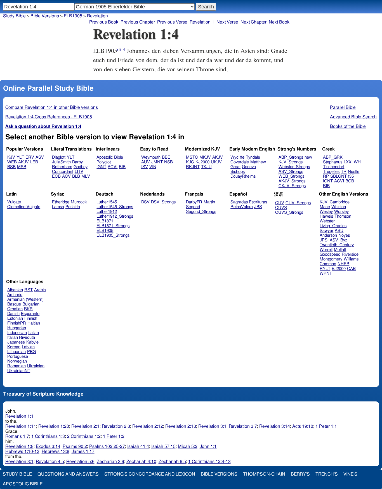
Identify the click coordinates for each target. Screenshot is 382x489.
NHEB (343, 264)
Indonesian (17, 333)
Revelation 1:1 (19, 416)
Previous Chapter (138, 22)
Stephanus (332, 162)
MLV (85, 176)
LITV (79, 172)
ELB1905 (104, 231)
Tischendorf (333, 167)
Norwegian (17, 361)
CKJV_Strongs (292, 186)
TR (343, 172)
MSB (21, 167)
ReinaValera (241, 207)
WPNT (326, 273)
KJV (11, 157)
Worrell (326, 250)
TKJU (206, 167)
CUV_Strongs (298, 203)
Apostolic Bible (23, 484)
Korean (13, 347)
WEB (12, 162)
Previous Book (103, 22)
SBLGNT (338, 176)
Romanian (16, 366)
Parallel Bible (343, 107)
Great (235, 167)
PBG (31, 352)
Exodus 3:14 (48, 446)
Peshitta (72, 207)
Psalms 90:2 (75, 446)
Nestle (353, 172)
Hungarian (16, 328)
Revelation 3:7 (243, 426)
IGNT (101, 167)
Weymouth (151, 157)
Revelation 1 (202, 22)
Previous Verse (172, 22)
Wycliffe (237, 157)
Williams (351, 259)
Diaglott (58, 157)
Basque (14, 304)
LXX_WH (352, 162)
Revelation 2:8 (116, 426)
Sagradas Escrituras (248, 202)
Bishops (237, 172)
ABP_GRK (333, 157)
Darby (77, 162)
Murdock (79, 202)
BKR (28, 309)
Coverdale (239, 162)
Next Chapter (253, 22)
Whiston (338, 207)
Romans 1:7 (17, 436)
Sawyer (326, 231)
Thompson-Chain (264, 474)
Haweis (326, 216)
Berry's (300, 474)
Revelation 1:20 (53, 426)
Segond (193, 207)
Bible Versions (44, 16)
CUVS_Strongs (289, 212)
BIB (122, 167)
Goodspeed (330, 254)
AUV (145, 162)
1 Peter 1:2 (113, 436)
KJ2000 (202, 162)
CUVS (281, 208)
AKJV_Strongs (292, 181)
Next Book (279, 22)
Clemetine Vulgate (23, 207)
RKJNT (193, 167)
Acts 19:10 (302, 426)
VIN (152, 167)
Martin (209, 202)
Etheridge (60, 202)
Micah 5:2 (187, 446)
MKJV (205, 157)
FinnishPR (16, 323)
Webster (327, 221)
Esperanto (30, 314)
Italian (33, 333)
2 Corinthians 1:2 (84, 436)
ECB (56, 176)
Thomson (342, 216)
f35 (351, 176)
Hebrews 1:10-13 (22, 451)
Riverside (350, 254)
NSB (168, 162)
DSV (145, 202)
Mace (325, 207)
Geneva (249, 167)
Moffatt (340, 250)
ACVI (112, 167)
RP (326, 176)
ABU (339, 231)
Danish (13, 314)
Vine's (350, 474)
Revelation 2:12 (147, 426)
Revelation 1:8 (19, 446)
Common (328, 264)
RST (28, 290)
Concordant (62, 172)
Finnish (30, 318)
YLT (20, 157)
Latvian (28, 347)
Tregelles (331, 172)
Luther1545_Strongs (114, 207)
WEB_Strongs (291, 176)
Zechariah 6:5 (172, 461)
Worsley (341, 212)
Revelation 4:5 (50, 461)
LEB (34, 162)
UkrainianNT (18, 371)
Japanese (16, 342)
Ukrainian (35, 366)
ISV (144, 167)
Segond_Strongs (201, 212)
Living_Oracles (333, 226)
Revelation (97, 16)
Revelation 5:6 (80, 461)
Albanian (15, 290)
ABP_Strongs (291, 157)
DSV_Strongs (163, 202)
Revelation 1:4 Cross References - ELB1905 (48, 117)
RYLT (325, 269)
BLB (76, 176)
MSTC (192, 157)
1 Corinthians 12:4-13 (209, 461)
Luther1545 (106, 202)
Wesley (326, 212)
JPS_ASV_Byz (333, 240)
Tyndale (253, 157)
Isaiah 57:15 (163, 446)
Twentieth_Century (337, 245)
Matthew (258, 162)
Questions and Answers (68, 474)
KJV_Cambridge (335, 202)
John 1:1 (208, 446)
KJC (190, 162)
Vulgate (14, 202)
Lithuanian (16, 352)
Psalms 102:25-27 (107, 446)
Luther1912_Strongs (114, 216)
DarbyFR (194, 202)
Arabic (40, 290)
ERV (29, 157)
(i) (119, 49)
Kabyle (32, 342)
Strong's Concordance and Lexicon (149, 474)
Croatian (15, 309)
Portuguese (17, 356)
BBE (166, 157)
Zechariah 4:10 (141, 461)
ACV (66, 176)
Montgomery (331, 259)
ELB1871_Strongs (112, 226)
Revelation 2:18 (180, 426)
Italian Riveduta (21, 337)
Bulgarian (30, 304)
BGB (349, 181)
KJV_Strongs (291, 162)
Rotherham (62, 167)
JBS (258, 207)
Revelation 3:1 (212, 426)
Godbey (81, 167)
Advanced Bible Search (353, 117)
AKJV (23, 162)
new (308, 157)
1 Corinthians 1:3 (48, 436)
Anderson (328, 235)
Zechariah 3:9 (110, 461)
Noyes (344, 235)
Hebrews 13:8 (55, 451)
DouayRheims (243, 176)
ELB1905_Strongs (112, 235)
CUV (279, 203)
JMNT (157, 162)
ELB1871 (104, 221)
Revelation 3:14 (274, 426)
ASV (40, 157)
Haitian (33, 323)
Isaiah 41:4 (138, 446)
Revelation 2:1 (85, 426)
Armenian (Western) (25, 299)
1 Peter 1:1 (326, 426)
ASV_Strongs (291, 172)
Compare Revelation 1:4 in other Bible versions (51, 107)
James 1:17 (83, 451)
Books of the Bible (348, 126)
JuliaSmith (61, 162)
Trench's (326, 474)
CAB (351, 269)
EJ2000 (339, 269)
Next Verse (227, 22)
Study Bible (14, 16)
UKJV (216, 162)
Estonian (15, 318)
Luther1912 (106, 212)
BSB (11, 167)
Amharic (14, 295)
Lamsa (58, 207)
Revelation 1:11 (20, 426)
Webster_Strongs (294, 167)
